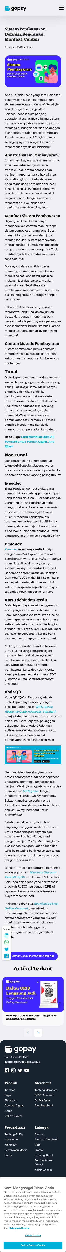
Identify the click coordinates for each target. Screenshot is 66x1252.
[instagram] (13, 1070)
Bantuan (40, 1134)
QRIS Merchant (44, 1095)
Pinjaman (10, 1100)
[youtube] (26, 1070)
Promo (39, 1150)
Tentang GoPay (14, 1134)
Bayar (8, 1095)
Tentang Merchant (46, 1090)
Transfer (10, 1090)
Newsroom (11, 1139)
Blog (38, 1145)
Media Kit (10, 1145)
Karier (8, 1155)
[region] (33, 1214)
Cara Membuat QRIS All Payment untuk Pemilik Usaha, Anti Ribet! (29, 441)
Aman (8, 1110)
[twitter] (20, 1070)
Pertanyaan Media (16, 1150)
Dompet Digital (14, 1105)
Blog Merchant (44, 1105)
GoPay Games (13, 1116)
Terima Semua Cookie (33, 1245)
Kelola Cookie (43, 1170)
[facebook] (7, 1070)
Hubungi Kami (44, 1155)
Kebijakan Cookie (19, 1228)
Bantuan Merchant (46, 1139)
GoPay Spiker (43, 1100)
